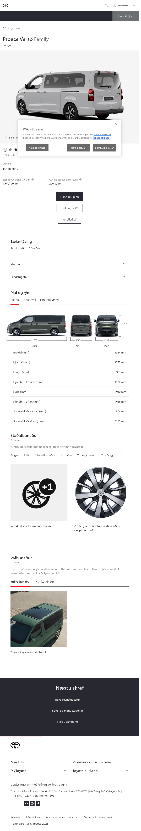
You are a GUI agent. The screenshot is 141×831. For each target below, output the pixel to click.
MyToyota (19, 770)
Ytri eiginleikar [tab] (86, 455)
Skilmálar (15, 816)
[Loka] (116, 124)
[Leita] (106, 5)
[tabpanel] (69, 503)
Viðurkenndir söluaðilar (92, 762)
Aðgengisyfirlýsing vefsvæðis (98, 816)
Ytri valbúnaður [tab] (45, 455)
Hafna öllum (78, 147)
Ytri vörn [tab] (66, 455)
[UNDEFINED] (32, 179)
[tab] (13, 249)
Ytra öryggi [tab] (108, 455)
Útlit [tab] (27, 455)
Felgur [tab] (14, 455)
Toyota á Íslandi (86, 770)
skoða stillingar (102, 137)
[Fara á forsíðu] (5, 5)
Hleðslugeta (19, 277)
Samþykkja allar (104, 147)
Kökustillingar (33, 816)
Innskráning (122, 5)
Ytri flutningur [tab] (45, 581)
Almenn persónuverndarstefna (62, 816)
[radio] (5, 150)
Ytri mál (16, 264)
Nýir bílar (18, 762)
